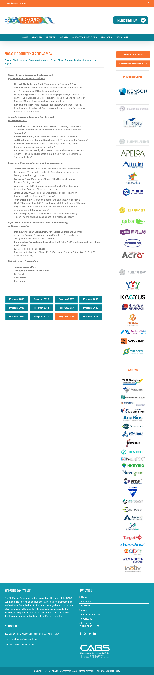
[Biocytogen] (132, 452)
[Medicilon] (132, 244)
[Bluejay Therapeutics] (132, 123)
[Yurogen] (132, 352)
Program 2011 (16, 316)
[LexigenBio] (132, 527)
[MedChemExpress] (132, 481)
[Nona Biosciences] (132, 321)
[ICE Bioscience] (132, 410)
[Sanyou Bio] (132, 286)
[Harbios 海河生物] (132, 232)
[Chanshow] (132, 544)
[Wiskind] (132, 342)
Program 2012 (90, 308)
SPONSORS (86, 618)
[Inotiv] (132, 568)
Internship (86, 623)
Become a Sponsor (133, 54)
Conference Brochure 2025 (133, 63)
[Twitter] (85, 633)
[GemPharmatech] (132, 397)
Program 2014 (41, 308)
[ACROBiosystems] (132, 255)
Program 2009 (66, 316)
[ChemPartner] (132, 509)
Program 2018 (41, 299)
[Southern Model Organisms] (132, 333)
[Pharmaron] (132, 307)
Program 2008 (90, 316)
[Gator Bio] (132, 222)
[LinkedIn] (94, 633)
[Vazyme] (132, 390)
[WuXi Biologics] (132, 382)
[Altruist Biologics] (132, 165)
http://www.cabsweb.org (22, 644)
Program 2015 (16, 308)
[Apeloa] (132, 154)
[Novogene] (132, 473)
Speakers (85, 605)
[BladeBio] (132, 492)
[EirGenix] (132, 443)
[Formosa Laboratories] (132, 434)
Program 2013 (66, 308)
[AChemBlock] (132, 502)
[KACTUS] (132, 297)
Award (84, 610)
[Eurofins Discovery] (132, 404)
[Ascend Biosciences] (132, 518)
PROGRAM (86, 601)
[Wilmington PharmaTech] (132, 560)
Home (84, 597)
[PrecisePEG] (132, 459)
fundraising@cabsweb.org (15, 3)
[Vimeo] (90, 633)
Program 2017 (66, 299)
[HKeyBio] (132, 465)
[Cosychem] (132, 193)
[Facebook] (80, 633)
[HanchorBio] (132, 179)
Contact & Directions (90, 614)
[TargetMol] (132, 537)
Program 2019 (16, 299)
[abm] (132, 551)
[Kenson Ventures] (132, 92)
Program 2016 (90, 299)
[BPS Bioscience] (132, 426)
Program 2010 (41, 316)
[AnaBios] (132, 418)
